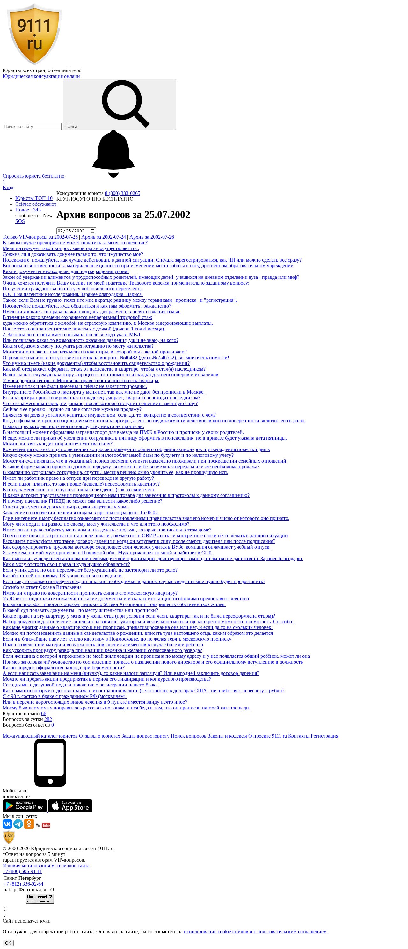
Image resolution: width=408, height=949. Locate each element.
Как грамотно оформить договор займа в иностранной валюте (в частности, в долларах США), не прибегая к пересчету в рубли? (143, 690)
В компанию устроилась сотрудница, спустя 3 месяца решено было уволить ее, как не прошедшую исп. (115, 472)
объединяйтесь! (65, 70)
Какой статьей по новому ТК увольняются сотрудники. (63, 575)
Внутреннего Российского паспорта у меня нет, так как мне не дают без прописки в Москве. (104, 392)
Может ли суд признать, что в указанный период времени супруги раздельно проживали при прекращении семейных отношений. (145, 460)
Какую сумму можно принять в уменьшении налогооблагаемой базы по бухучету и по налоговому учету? (118, 455)
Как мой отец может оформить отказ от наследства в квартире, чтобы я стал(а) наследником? (104, 369)
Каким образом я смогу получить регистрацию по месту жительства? (78, 346)
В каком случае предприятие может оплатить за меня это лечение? (75, 242)
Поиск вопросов (189, 735)
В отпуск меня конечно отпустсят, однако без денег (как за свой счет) (78, 489)
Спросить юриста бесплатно (34, 176)
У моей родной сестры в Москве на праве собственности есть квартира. (81, 380)
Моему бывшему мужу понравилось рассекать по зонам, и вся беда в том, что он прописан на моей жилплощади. (126, 707)
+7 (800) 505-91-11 (22, 871)
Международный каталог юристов (40, 735)
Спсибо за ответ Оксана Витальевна (42, 587)
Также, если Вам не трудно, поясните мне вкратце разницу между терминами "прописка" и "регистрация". (120, 300)
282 (48, 719)
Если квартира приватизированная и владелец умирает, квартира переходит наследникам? (101, 397)
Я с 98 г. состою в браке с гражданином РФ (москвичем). (65, 696)
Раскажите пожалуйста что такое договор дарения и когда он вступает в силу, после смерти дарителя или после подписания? (139, 541)
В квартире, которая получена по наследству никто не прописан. (73, 426)
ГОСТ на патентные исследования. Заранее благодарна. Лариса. (73, 294)
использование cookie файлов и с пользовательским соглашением (255, 931)
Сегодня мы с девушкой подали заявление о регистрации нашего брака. (81, 684)
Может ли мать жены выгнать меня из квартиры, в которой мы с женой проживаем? (95, 351)
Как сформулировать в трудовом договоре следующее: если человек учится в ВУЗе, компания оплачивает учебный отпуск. (137, 547)
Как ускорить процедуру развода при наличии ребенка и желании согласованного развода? (102, 650)
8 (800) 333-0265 (122, 193)
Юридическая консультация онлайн (41, 76)
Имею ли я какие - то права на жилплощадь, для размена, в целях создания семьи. (92, 311)
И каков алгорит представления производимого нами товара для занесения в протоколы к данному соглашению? (126, 495)
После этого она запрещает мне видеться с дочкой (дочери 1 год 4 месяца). (84, 328)
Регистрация (324, 735)
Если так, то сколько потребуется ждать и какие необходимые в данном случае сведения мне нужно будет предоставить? (134, 581)
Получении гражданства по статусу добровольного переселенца (73, 288)
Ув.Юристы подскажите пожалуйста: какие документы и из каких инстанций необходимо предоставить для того (126, 598)
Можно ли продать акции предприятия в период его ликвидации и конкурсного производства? (107, 679)
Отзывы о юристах (99, 735)
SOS (20, 221)
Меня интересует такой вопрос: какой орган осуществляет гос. (71, 248)
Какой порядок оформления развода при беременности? (64, 667)
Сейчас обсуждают (35, 204)
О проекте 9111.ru (267, 735)
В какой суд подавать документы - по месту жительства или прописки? (80, 610)
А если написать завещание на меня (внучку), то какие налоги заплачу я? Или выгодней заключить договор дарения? (131, 673)
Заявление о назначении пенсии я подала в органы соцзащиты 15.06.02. (81, 512)
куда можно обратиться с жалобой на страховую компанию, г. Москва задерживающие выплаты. (108, 323)
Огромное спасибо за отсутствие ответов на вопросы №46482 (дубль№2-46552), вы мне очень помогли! (116, 357)
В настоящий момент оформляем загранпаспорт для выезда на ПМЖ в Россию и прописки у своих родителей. (123, 432)
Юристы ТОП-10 (34, 198)
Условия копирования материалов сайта (46, 865)
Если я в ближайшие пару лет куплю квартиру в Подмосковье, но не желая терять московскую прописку (117, 638)
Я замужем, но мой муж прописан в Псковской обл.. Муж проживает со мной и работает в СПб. (108, 552)
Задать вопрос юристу (145, 735)
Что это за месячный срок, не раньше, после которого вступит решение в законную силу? (100, 403)
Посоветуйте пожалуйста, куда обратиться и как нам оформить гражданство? (87, 305)
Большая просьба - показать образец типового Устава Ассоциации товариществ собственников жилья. (114, 604)
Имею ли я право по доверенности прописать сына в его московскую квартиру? (90, 593)
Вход (8, 187)
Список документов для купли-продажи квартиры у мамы (66, 506)
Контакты (299, 735)
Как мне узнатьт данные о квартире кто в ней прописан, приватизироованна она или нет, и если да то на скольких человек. (138, 627)
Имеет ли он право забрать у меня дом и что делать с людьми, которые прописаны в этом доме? (107, 529)
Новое (28, 209)
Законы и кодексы (227, 735)
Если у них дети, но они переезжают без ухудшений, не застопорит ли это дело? (90, 570)
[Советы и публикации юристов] (34, 64)
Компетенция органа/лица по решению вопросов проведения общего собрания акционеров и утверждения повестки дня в (136, 449)
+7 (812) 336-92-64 (23, 883)
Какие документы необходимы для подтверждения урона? (66, 271)
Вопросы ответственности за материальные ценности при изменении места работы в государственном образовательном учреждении (148, 265)
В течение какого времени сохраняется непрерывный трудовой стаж (77, 317)
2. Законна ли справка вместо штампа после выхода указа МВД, (72, 334)
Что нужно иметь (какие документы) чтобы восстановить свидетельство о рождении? (96, 363)
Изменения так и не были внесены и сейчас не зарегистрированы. (75, 386)
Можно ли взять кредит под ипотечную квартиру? (58, 443)
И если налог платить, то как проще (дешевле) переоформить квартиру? (81, 483)
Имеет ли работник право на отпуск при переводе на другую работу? (78, 478)
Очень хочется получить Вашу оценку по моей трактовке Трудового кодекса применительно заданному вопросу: (126, 282)
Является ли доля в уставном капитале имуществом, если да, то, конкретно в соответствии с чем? (109, 415)
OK (8, 943)
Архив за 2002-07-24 (103, 237)
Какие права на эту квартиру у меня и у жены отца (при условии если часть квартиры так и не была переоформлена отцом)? (139, 616)
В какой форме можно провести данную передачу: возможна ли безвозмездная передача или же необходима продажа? (131, 466)
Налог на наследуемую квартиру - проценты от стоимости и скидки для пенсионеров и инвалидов (110, 374)
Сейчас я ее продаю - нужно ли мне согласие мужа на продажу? (72, 409)
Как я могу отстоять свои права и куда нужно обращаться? (66, 564)
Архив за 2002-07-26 (151, 237)
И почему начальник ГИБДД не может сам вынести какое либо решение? (82, 501)
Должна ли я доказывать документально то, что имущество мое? (73, 254)
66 (43, 713)
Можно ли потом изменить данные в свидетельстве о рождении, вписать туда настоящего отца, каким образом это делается (138, 633)
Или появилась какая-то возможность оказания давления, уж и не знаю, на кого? (90, 340)
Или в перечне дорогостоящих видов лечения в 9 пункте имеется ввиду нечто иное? (95, 702)
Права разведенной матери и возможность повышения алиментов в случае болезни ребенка (103, 644)
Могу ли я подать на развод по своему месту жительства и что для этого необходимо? (96, 524)
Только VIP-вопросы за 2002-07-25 (40, 237)
